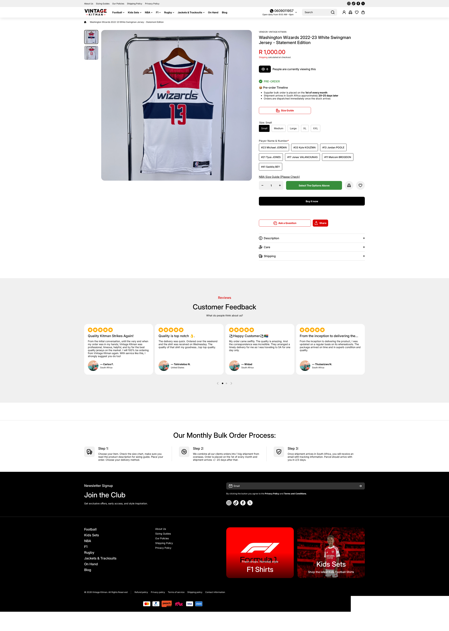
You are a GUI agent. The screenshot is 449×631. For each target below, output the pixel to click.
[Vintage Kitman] (95, 12)
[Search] (332, 12)
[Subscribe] (360, 485)
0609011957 (284, 11)
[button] (363, 12)
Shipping (263, 57)
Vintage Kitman (277, 32)
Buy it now (312, 201)
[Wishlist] (356, 12)
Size (265, 122)
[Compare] (350, 12)
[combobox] (319, 12)
